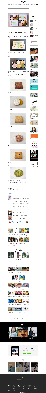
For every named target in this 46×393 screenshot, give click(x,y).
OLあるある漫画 (14, 390)
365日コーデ (9, 390)
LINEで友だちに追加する (27, 353)
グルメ (8, 29)
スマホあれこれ (14, 388)
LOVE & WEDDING (20, 4)
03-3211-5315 (20, 189)
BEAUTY (13, 4)
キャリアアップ (14, 386)
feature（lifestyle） (34, 42)
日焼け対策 (19, 386)
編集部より (34, 386)
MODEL (28, 4)
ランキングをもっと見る (18, 259)
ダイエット (19, 390)
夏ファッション (9, 386)
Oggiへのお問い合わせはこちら (34, 166)
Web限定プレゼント (35, 388)
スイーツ (11, 29)
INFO (26, 4)
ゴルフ (23, 386)
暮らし (31, 42)
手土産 (23, 388)
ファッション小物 (9, 388)
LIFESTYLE (16, 4)
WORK (11, 4)
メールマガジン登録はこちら (34, 146)
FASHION (9, 4)
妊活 (28, 388)
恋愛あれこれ (29, 386)
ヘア (18, 388)
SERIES (34, 4)
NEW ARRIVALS (31, 4)
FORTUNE (24, 4)
